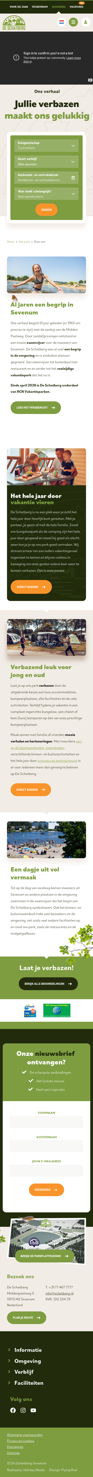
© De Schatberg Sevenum (26, 1463)
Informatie (28, 1349)
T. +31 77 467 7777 (59, 1287)
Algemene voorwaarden (24, 1434)
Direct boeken (27, 587)
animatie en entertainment (57, 760)
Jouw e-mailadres (46, 1161)
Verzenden (43, 1190)
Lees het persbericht (32, 407)
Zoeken (46, 210)
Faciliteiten (29, 1382)
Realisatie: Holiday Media (26, 1470)
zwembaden (55, 747)
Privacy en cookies (20, 1440)
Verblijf (23, 1371)
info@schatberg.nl (60, 1293)
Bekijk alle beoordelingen (44, 984)
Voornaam (46, 1113)
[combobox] (46, 161)
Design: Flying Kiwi (63, 1470)
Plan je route (23, 1318)
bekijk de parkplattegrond (41, 1256)
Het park (24, 242)
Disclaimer (15, 1446)
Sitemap (13, 1452)
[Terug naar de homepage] (14, 22)
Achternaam (46, 1137)
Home (11, 242)
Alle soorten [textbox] (27, 164)
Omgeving (27, 1360)
